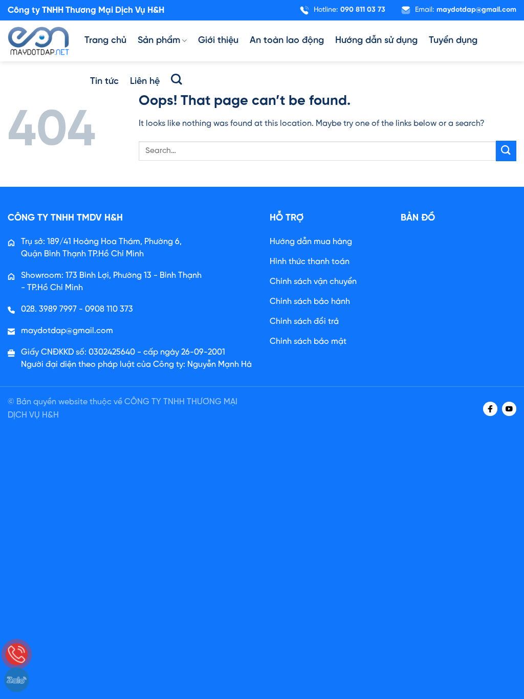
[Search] (176, 79)
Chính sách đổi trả (304, 321)
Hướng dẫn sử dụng (376, 41)
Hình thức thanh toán (310, 261)
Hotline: (349, 10)
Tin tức (104, 81)
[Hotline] (16, 654)
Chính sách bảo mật (308, 341)
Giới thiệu (218, 41)
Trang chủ (105, 41)
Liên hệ (145, 81)
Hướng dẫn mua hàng (311, 241)
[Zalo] (16, 679)
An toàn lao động (287, 41)
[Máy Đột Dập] (38, 41)
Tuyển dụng (453, 41)
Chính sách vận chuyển (313, 281)
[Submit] (506, 151)
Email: (465, 10)
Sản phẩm (159, 41)
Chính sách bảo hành (310, 301)
